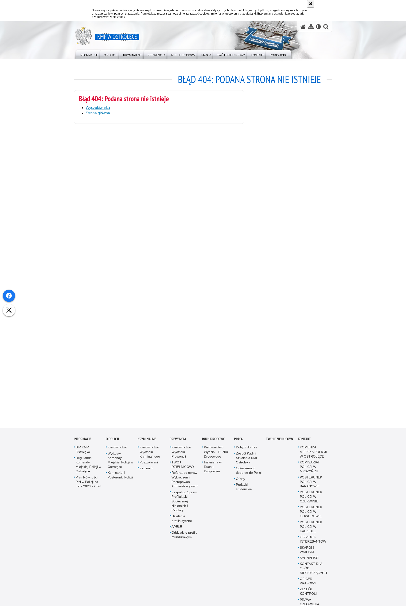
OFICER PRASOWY (308, 583)
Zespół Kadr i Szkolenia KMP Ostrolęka (247, 460)
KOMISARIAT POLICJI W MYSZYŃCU (310, 469)
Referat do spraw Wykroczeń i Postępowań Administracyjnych (185, 481)
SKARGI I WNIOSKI (307, 552)
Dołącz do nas (246, 449)
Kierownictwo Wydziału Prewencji (181, 454)
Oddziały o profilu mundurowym (184, 537)
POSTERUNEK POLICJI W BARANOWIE (311, 484)
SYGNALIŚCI (309, 560)
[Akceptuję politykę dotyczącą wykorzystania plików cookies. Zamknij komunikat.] (310, 4)
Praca (238, 441)
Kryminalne (147, 441)
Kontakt (304, 441)
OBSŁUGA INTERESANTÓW (313, 541)
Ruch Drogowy (213, 441)
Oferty (240, 481)
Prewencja (178, 441)
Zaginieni (146, 470)
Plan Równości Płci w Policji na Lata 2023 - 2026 (88, 484)
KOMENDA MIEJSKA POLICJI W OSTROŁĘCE (313, 454)
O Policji (112, 441)
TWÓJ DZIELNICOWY (183, 467)
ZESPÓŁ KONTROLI (308, 594)
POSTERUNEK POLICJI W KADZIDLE (311, 528)
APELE (177, 529)
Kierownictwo (117, 449)
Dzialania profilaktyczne (182, 521)
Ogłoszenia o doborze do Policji (249, 473)
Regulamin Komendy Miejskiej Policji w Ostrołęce (88, 466)
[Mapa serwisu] (311, 27)
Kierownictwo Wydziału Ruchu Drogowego (216, 454)
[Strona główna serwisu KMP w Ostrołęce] (303, 27)
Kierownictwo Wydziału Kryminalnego (150, 454)
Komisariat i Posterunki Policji (120, 477)
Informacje (82, 441)
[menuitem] (89, 54)
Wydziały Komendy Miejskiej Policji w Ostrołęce (120, 462)
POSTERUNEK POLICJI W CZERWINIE (311, 499)
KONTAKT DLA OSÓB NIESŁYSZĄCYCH (313, 570)
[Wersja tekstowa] (318, 27)
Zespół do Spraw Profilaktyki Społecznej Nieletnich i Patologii (184, 503)
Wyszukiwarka (98, 108)
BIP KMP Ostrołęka (83, 452)
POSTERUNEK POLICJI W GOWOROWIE (311, 513)
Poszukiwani (149, 464)
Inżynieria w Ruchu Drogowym (213, 469)
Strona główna (98, 113)
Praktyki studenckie (244, 489)
